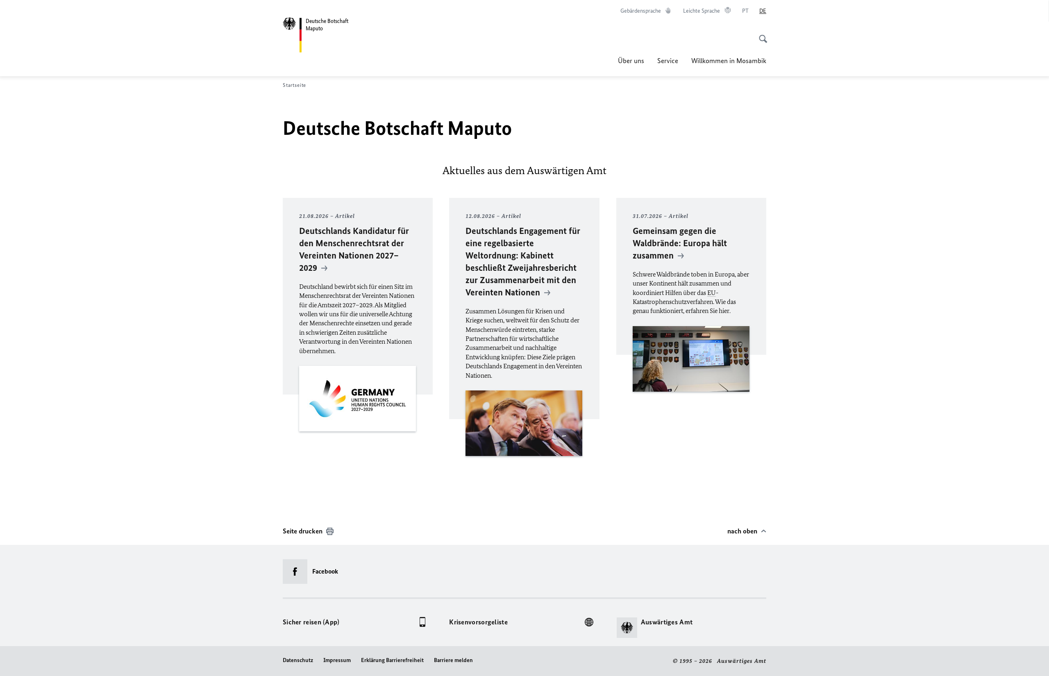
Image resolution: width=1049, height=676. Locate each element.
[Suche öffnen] (761, 34)
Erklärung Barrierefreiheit (392, 660)
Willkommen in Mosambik (728, 61)
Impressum (337, 660)
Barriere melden (453, 660)
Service (667, 61)
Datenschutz (298, 660)
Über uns (631, 61)
